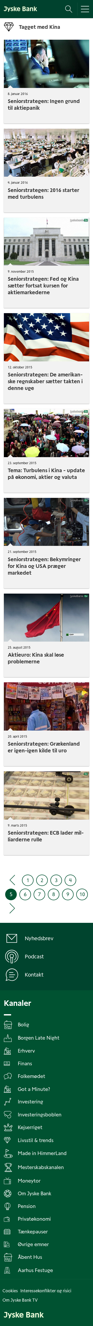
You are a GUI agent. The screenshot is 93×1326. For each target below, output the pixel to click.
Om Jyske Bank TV (20, 1300)
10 (82, 894)
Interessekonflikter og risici (45, 1291)
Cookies (10, 1291)
